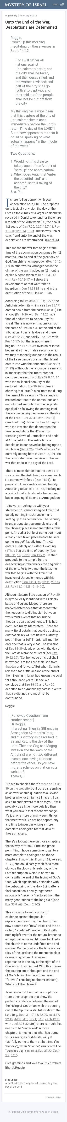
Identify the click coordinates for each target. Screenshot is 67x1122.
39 (36, 328)
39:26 (49, 301)
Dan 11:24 (37, 555)
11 (51, 226)
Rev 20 (55, 594)
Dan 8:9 (50, 310)
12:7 (46, 226)
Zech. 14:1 (18, 51)
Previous (50, 1097)
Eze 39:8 (46, 337)
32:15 (9, 1019)
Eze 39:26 (34, 386)
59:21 (32, 1019)
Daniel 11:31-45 (33, 489)
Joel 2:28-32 (20, 1023)
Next (58, 1097)
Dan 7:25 (28, 226)
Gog (50, 1083)
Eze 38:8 (29, 301)
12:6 (18, 231)
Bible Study (24, 1083)
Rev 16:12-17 (21, 279)
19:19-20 (37, 586)
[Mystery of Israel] (26, 5)
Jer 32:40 (30, 418)
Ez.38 (41, 728)
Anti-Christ (11, 1083)
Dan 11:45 (45, 293)
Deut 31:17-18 (28, 1014)
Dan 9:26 (52, 240)
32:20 (43, 1014)
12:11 (46, 582)
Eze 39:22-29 (15, 337)
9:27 (38, 226)
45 (39, 582)
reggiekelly (11, 15)
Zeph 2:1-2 (31, 904)
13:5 (30, 231)
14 (24, 231)
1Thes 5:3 (13, 550)
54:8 (24, 1019)
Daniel (34, 1083)
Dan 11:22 (41, 314)
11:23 (9, 368)
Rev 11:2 (17, 586)
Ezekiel (43, 1083)
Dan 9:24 (44, 418)
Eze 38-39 (29, 346)
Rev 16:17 (12, 341)
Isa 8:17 (53, 1014)
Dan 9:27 (53, 364)
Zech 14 (43, 454)
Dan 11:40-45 (47, 275)
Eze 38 (27, 328)
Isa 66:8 (31, 1050)
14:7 (14, 1055)
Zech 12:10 (52, 1019)
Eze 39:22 (45, 1050)
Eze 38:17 (52, 305)
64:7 (40, 1019)
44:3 (17, 1019)
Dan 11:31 (28, 288)
